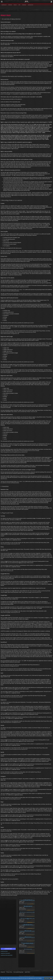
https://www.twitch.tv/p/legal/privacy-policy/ (10, 849)
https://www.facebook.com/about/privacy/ (24, 332)
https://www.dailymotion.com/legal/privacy (10, 722)
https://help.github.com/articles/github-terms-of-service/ (23, 450)
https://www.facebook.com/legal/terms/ (9, 333)
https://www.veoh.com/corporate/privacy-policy (11, 696)
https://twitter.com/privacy (30, 411)
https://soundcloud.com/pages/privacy (9, 666)
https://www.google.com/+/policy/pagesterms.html (38, 371)
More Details (47, 978)
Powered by (26, 976)
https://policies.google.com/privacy (8, 372)
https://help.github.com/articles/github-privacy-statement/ (13, 452)
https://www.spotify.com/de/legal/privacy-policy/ (11, 773)
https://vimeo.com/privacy (6, 570)
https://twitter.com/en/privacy (7, 875)
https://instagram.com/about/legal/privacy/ (10, 798)
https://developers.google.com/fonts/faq (38, 590)
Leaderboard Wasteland (5, 953)
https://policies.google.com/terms (18, 371)
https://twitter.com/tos (16, 411)
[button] (2, 2)
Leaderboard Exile (4, 951)
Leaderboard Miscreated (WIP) (6, 955)
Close (51, 978)
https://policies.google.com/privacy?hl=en (10, 543)
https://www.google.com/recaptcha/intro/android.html (39, 639)
